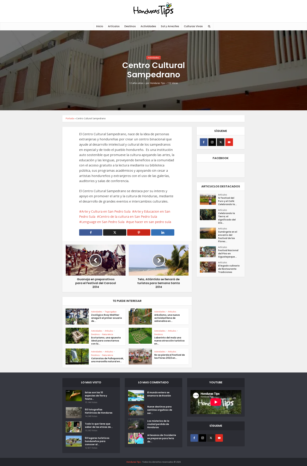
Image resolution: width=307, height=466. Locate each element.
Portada (70, 118)
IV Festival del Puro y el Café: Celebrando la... (227, 201)
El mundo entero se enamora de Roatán (159, 394)
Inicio (99, 26)
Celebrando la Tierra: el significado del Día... (227, 218)
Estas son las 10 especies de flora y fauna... (96, 395)
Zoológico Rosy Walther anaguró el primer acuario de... (106, 318)
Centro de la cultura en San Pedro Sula (128, 216)
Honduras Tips (157, 83)
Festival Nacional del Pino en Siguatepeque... (228, 253)
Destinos (130, 26)
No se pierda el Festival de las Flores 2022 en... (169, 356)
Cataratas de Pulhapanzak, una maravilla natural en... (107, 360)
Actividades (148, 26)
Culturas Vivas (193, 26)
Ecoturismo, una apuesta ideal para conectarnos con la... (106, 340)
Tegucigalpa (110, 311)
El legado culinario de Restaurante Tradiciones (229, 269)
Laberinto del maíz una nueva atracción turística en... (169, 340)
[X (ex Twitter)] (220, 142)
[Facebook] (204, 142)
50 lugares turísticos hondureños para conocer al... (97, 441)
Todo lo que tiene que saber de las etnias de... (99, 425)
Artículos (114, 26)
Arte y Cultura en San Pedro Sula (105, 211)
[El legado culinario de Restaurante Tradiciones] (209, 267)
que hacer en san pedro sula (149, 222)
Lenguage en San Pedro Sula (102, 222)
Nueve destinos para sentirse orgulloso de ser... (159, 410)
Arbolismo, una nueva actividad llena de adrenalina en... (167, 318)
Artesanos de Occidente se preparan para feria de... (161, 438)
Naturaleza (107, 334)
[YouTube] (229, 142)
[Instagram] (212, 142)
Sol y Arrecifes (170, 26)
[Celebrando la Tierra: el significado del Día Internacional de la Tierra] (209, 214)
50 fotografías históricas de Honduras (99, 411)
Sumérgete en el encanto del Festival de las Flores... (227, 236)
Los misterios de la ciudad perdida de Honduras (158, 424)
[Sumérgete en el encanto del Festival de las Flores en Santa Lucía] (209, 233)
